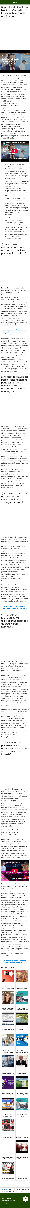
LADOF (15, 2)
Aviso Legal (5, 1203)
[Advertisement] (15, 34)
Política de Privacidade (8, 1201)
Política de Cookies (7, 1205)
